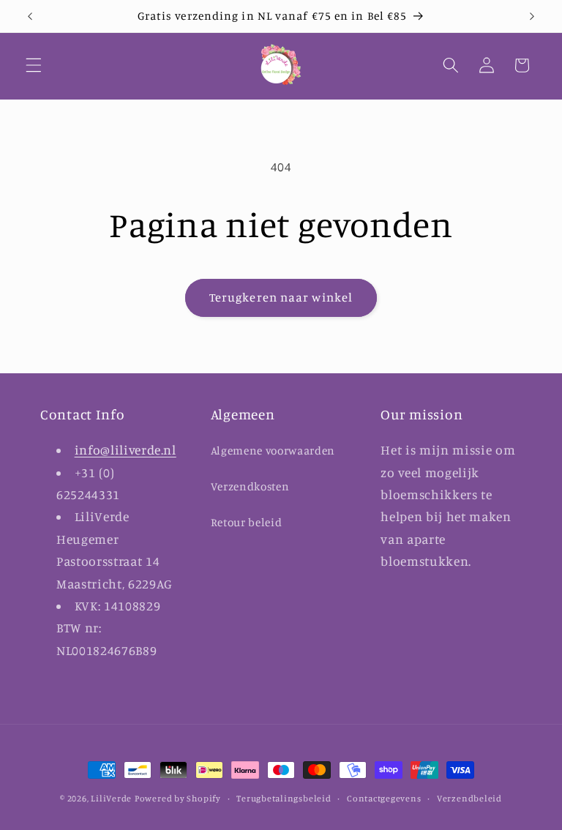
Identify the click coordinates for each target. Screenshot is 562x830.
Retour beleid (246, 522)
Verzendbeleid (469, 798)
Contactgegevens (384, 798)
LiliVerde (111, 798)
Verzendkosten (250, 486)
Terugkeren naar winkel (281, 297)
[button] (33, 65)
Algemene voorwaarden (273, 450)
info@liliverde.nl (125, 449)
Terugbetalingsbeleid (283, 798)
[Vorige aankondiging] (30, 16)
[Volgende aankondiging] (532, 16)
